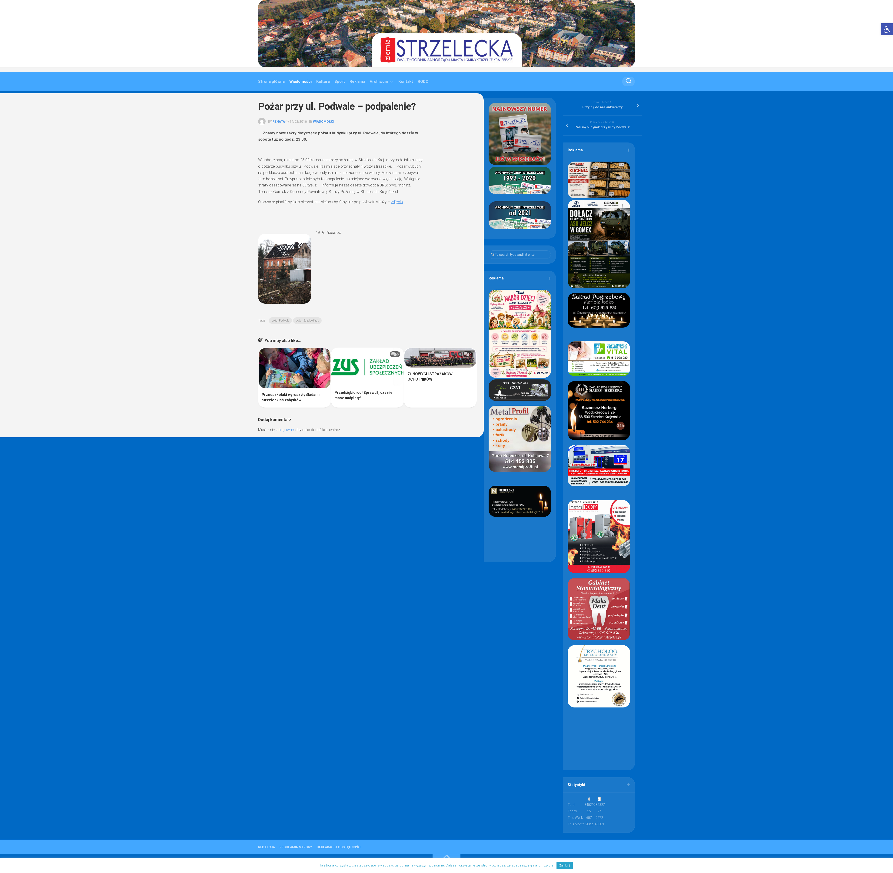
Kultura (323, 81)
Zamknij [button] (564, 865)
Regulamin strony (296, 847)
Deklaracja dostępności (339, 847)
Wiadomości (300, 81)
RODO (423, 81)
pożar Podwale (280, 320)
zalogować (285, 430)
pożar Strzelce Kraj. (307, 320)
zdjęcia (397, 201)
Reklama (357, 81)
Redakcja (266, 847)
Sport (339, 81)
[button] (887, 29)
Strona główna (271, 81)
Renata (279, 121)
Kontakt (405, 81)
